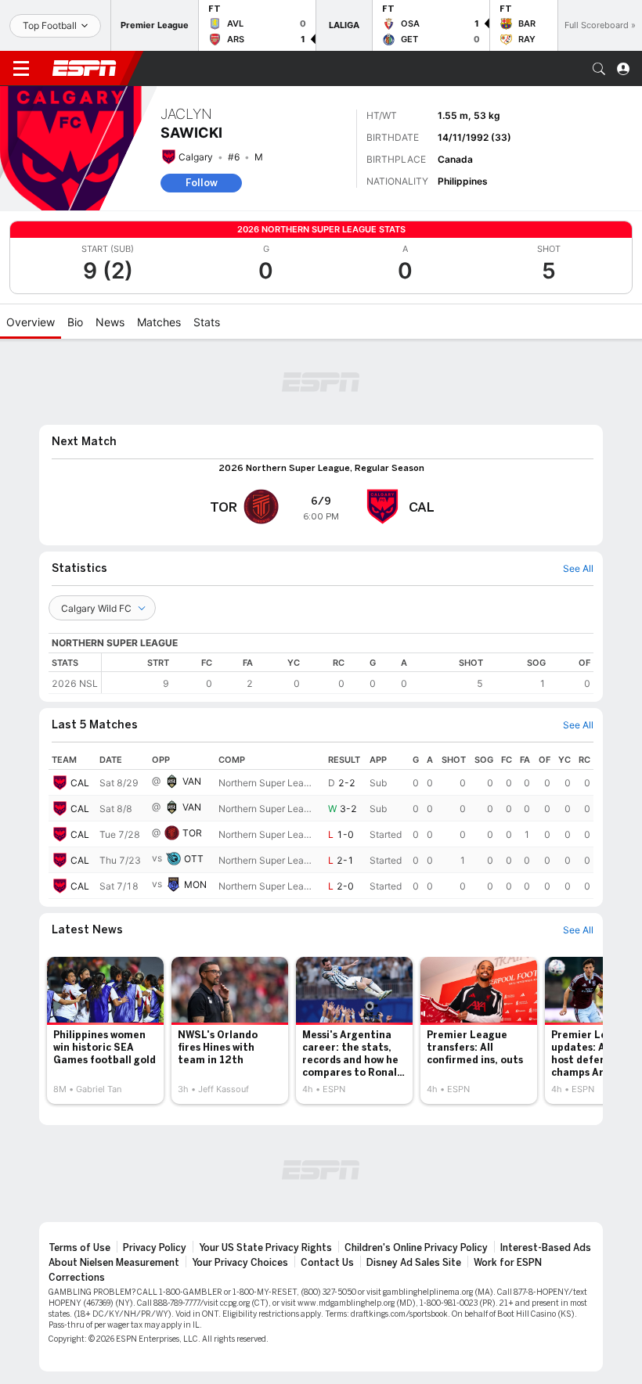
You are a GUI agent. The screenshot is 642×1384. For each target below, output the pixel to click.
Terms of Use (79, 1247)
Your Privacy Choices (240, 1262)
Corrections (77, 1277)
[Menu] (21, 69)
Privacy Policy (154, 1247)
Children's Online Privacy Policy (416, 1247)
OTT (194, 859)
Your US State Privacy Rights (265, 1247)
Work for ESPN (508, 1262)
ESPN (84, 68)
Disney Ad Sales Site (413, 1262)
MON (195, 884)
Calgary (196, 157)
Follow (202, 183)
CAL (79, 783)
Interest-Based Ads (545, 1247)
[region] (347, 673)
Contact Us (327, 1262)
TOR (192, 833)
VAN (191, 781)
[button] (599, 69)
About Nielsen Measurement (114, 1262)
